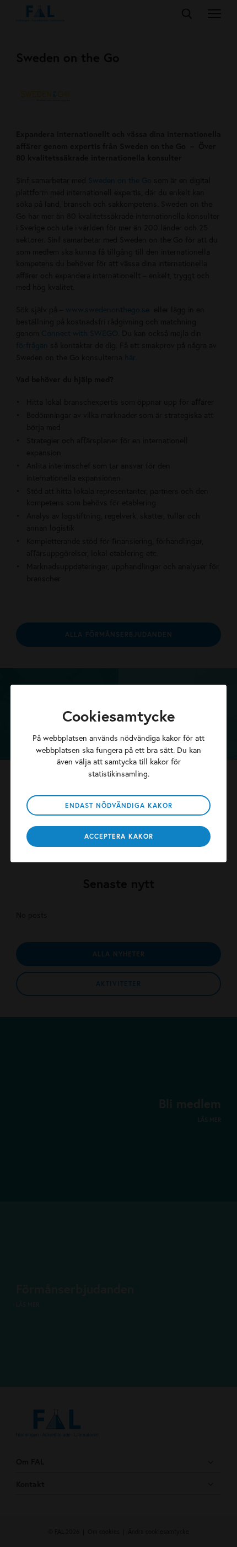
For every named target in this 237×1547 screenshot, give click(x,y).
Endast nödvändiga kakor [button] (119, 805)
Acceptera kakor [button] (118, 836)
